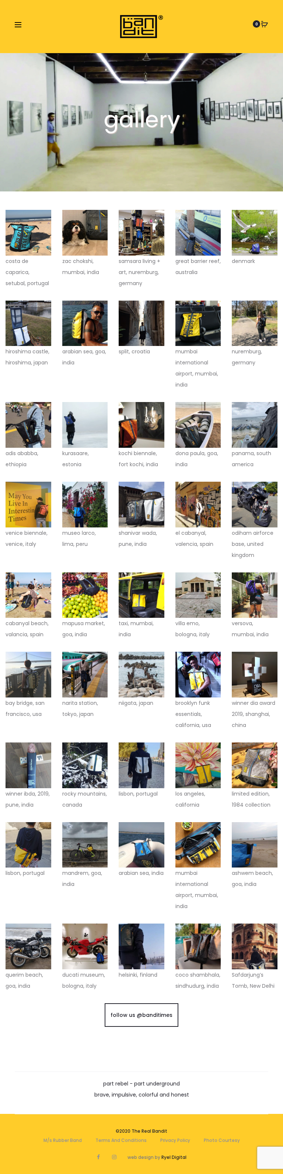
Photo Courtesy (222, 1140)
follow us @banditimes (141, 1015)
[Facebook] (98, 1157)
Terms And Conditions (121, 1140)
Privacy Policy (175, 1140)
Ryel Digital (173, 1157)
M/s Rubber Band (62, 1140)
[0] (264, 24)
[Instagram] (114, 1157)
